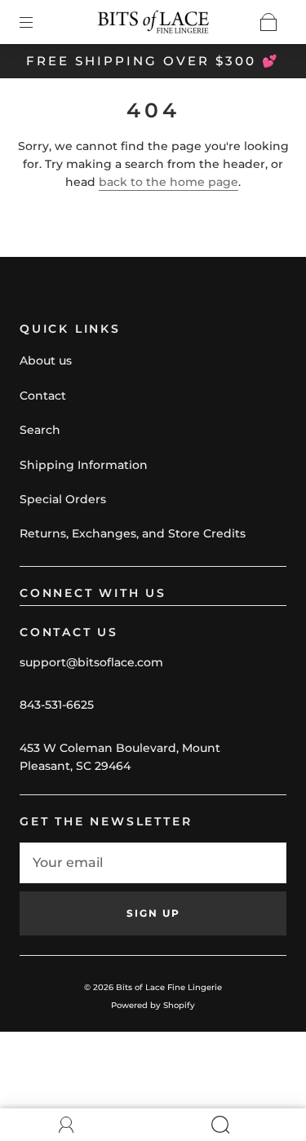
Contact (43, 395)
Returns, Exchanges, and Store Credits (133, 533)
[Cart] (268, 22)
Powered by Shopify (153, 1005)
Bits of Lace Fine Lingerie (169, 987)
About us (46, 360)
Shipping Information (84, 465)
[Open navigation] (37, 22)
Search (40, 429)
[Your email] (153, 862)
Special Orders (63, 499)
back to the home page (168, 182)
